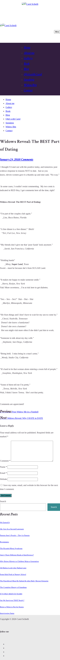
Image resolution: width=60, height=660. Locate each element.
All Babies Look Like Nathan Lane (13, 568)
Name (3, 467)
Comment (5, 461)
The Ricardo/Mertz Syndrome (11, 548)
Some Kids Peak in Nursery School (13, 574)
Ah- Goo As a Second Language (12, 529)
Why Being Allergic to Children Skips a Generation (19, 561)
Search (3, 501)
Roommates (4, 542)
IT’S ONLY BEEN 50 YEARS (11, 594)
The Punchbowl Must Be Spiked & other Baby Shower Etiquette (24, 581)
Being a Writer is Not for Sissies (12, 607)
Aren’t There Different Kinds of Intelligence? (17, 555)
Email (3, 473)
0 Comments (26, 159)
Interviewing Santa (7, 613)
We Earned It (5, 522)
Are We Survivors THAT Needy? (12, 600)
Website (3, 479)
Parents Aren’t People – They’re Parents (15, 535)
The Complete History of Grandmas (13, 587)
